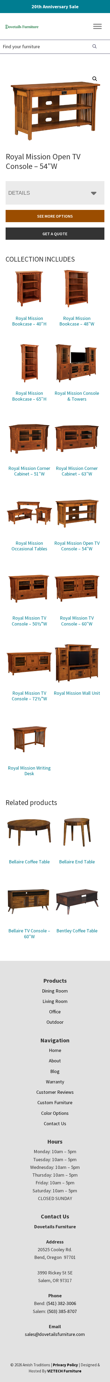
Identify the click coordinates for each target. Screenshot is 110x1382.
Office (55, 1012)
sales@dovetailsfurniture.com (55, 1334)
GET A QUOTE (54, 233)
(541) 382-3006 (61, 1303)
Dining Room (55, 991)
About (55, 1061)
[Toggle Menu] (97, 26)
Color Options (55, 1113)
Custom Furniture (54, 1102)
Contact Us (55, 1123)
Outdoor (55, 1022)
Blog (55, 1071)
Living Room (55, 1001)
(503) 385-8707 (62, 1311)
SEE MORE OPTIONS (55, 216)
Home (55, 1050)
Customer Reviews (55, 1092)
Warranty (55, 1082)
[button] (95, 79)
